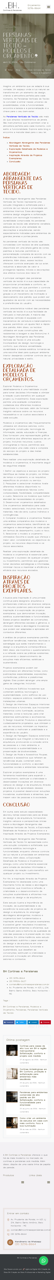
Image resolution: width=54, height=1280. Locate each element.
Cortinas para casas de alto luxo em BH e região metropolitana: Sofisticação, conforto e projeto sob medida (33, 1051)
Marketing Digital (44, 1272)
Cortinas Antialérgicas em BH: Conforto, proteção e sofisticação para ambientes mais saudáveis (33, 1074)
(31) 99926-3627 (17, 981)
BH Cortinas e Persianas (20, 971)
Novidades (35, 25)
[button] (48, 7)
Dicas (24, 25)
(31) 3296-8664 (17, 978)
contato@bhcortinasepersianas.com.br (29, 984)
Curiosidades (12, 25)
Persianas (10, 28)
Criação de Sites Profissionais (23, 1272)
